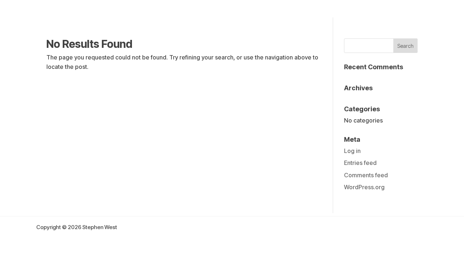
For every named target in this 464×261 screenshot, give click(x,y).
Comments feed (366, 175)
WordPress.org (364, 187)
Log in (352, 150)
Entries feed (360, 162)
